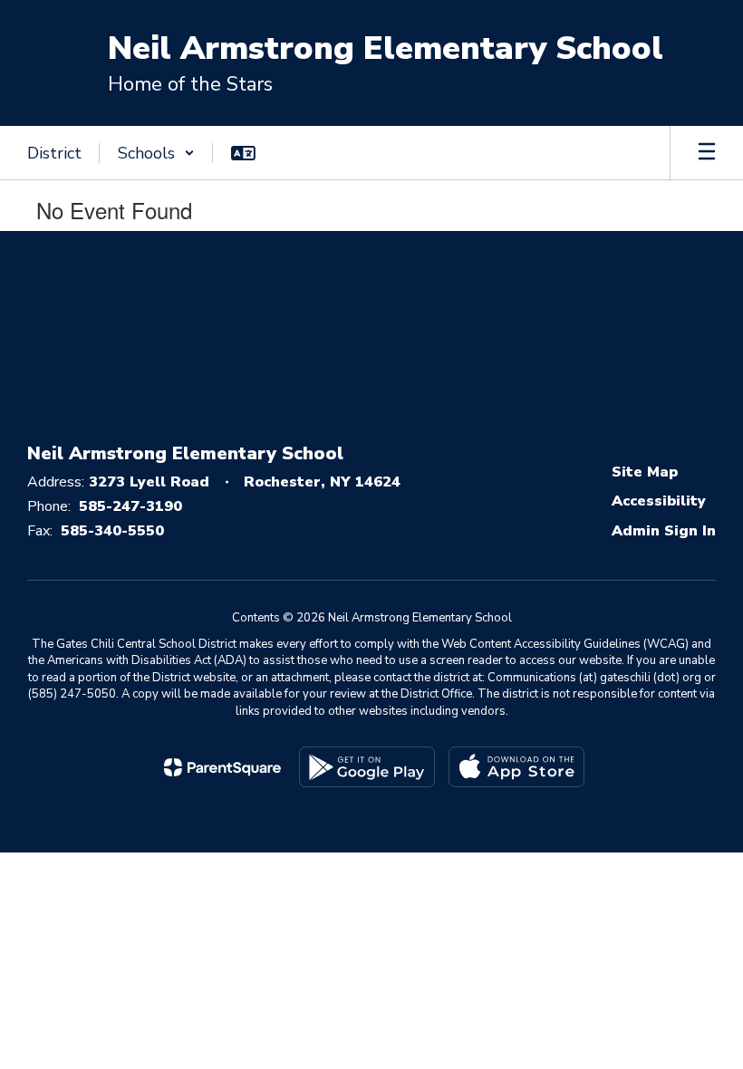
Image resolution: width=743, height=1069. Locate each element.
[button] (156, 153)
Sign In (690, 531)
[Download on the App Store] (516, 766)
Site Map (645, 472)
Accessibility (659, 501)
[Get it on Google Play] (367, 766)
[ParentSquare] (222, 767)
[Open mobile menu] (707, 153)
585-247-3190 (130, 506)
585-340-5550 (112, 531)
